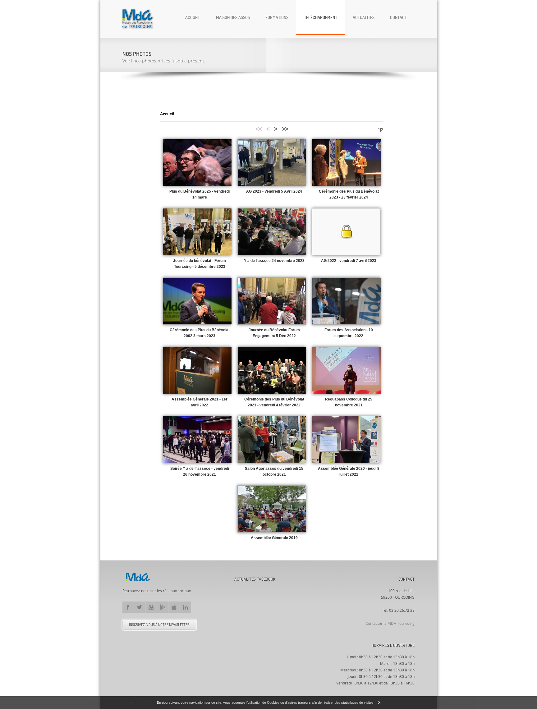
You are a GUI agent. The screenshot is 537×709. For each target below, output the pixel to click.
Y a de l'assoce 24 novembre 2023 (274, 261)
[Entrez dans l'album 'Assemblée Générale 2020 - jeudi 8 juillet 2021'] (346, 439)
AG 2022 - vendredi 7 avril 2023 (348, 261)
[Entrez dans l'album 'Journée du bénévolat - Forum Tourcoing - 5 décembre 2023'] (197, 231)
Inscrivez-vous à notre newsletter (159, 624)
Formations (276, 17)
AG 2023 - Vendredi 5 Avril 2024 (274, 191)
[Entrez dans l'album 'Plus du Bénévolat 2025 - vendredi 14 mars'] (197, 162)
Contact (398, 17)
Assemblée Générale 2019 (274, 538)
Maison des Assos (233, 17)
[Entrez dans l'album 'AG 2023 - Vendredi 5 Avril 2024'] (272, 162)
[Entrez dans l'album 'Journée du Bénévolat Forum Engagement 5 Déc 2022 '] (272, 301)
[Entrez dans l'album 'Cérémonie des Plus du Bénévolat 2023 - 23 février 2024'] (346, 162)
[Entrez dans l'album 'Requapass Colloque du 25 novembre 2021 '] (346, 370)
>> (285, 128)
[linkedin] (185, 607)
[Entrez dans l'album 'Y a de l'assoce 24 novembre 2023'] (272, 231)
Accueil (192, 17)
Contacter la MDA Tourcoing (390, 623)
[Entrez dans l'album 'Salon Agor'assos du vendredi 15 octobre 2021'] (272, 439)
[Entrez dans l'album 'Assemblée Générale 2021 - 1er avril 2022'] (197, 370)
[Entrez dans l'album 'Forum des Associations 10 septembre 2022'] (346, 301)
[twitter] (139, 607)
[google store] (162, 607)
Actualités (363, 17)
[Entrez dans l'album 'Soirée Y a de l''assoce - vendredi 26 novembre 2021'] (197, 439)
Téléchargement (320, 17)
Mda (137, 577)
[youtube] (151, 607)
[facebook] (128, 607)
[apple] (174, 607)
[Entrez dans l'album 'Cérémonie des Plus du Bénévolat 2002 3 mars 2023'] (197, 301)
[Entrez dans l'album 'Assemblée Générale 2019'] (272, 509)
